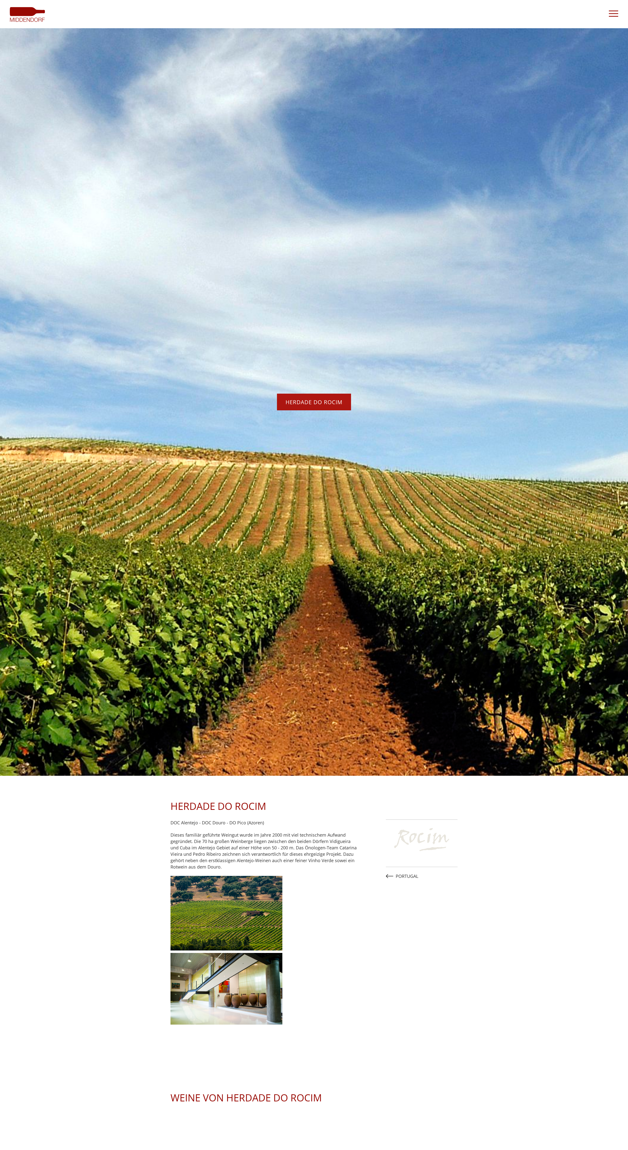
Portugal (407, 876)
